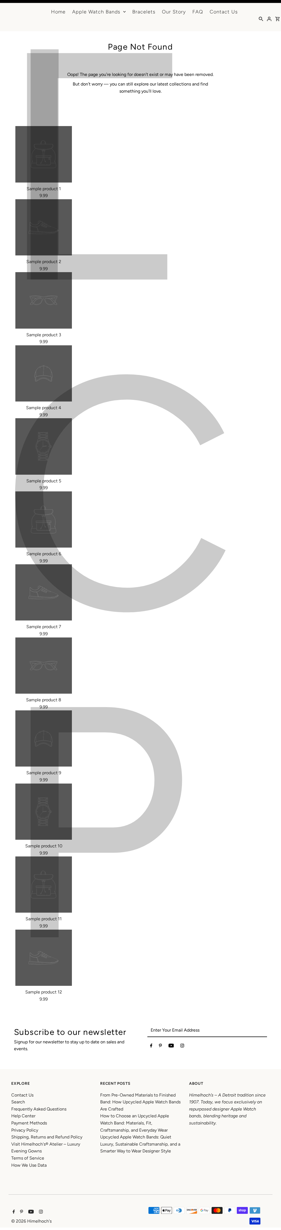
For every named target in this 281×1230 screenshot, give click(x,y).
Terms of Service (27, 1158)
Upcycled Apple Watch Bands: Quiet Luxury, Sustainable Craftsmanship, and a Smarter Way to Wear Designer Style (140, 1144)
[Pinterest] (160, 1046)
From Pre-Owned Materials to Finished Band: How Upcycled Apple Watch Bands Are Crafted (140, 1102)
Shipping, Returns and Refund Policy (46, 1137)
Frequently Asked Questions (38, 1109)
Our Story (174, 12)
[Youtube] (171, 1046)
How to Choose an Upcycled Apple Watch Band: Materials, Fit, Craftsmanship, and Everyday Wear (134, 1122)
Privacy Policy (24, 1130)
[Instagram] (182, 1046)
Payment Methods (29, 1123)
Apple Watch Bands (96, 12)
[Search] (261, 18)
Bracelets (143, 12)
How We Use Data (29, 1165)
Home (58, 12)
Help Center (23, 1115)
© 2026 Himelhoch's (31, 1221)
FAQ (197, 12)
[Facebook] (151, 1046)
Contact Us (224, 12)
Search (18, 1101)
